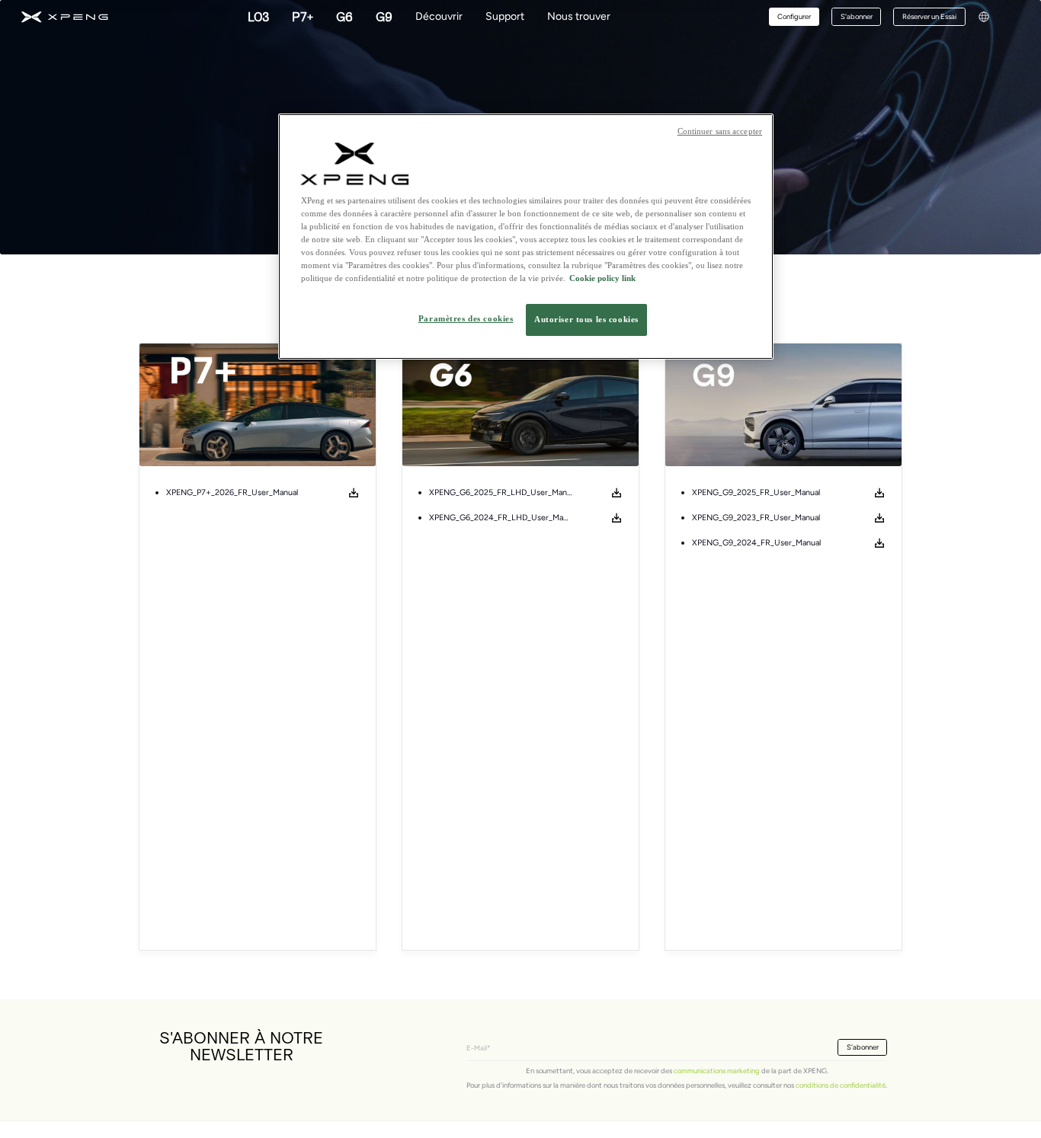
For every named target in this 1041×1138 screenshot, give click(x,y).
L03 (258, 16)
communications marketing (717, 1070)
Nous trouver (578, 16)
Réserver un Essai (929, 16)
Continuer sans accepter (719, 131)
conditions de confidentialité (841, 1085)
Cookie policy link (602, 278)
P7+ (302, 16)
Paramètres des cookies (466, 319)
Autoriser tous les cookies (586, 319)
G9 (384, 16)
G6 (344, 16)
